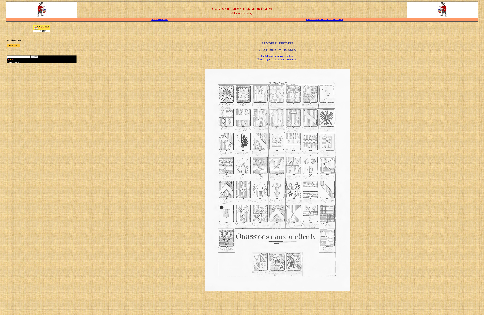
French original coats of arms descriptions (277, 59)
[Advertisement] (277, 29)
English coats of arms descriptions (277, 56)
